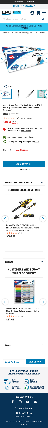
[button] (6, 93)
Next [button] (43, 218)
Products (6, 32)
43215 (36, 141)
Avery (5, 114)
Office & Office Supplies (23, 32)
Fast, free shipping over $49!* (24, 6)
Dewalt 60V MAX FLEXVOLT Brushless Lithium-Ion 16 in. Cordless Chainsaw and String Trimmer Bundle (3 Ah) (22, 227)
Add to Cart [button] (24, 163)
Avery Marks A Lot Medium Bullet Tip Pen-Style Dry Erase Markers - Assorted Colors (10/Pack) (22, 311)
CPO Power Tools (18, 2)
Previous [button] (5, 218)
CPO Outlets (30, 2)
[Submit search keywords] (43, 18)
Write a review (26, 118)
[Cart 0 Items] (38, 13)
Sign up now (35, 361)
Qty (4, 150)
